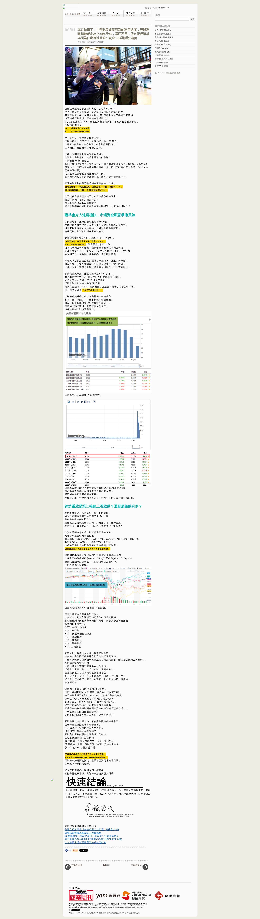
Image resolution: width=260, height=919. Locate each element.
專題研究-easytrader (163, 48)
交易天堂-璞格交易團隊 (164, 37)
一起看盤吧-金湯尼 (162, 55)
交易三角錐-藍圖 (161, 63)
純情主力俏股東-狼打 (163, 45)
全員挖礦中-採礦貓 (162, 41)
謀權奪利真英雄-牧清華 (164, 59)
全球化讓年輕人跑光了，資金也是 (83, 833)
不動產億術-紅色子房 (163, 34)
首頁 (108, 865)
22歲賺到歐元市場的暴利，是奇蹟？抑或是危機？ (92, 836)
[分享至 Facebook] (68, 851)
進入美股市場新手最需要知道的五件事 (85, 842)
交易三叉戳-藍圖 (161, 66)
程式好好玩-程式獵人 (163, 52)
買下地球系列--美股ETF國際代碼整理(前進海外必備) (93, 839)
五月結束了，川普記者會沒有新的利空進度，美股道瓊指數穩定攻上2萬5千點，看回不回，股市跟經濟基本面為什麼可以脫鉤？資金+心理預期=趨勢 (113, 34)
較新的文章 (77, 865)
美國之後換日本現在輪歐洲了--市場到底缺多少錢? (92, 829)
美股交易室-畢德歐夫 (95, 42)
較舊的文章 (136, 865)
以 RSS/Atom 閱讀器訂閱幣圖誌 (167, 73)
